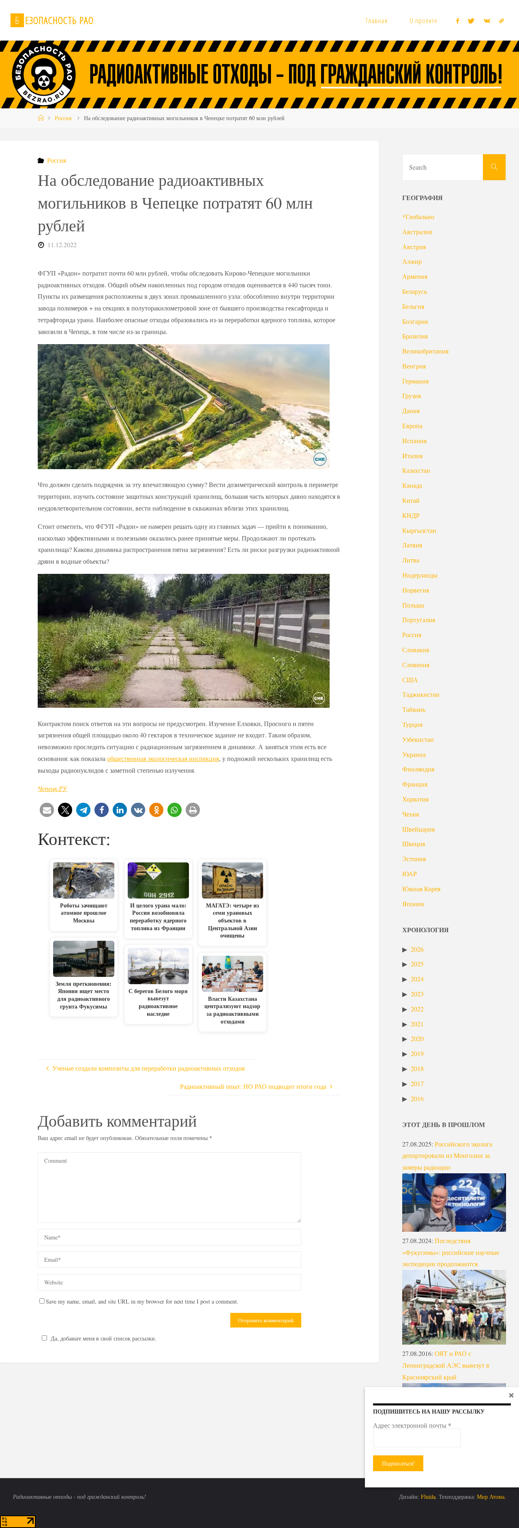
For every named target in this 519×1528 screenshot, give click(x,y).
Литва (410, 560)
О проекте (424, 20)
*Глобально (418, 216)
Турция (412, 724)
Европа (412, 425)
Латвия (412, 545)
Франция (414, 784)
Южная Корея (421, 888)
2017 (417, 1083)
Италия (412, 455)
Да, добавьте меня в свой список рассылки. (104, 1338)
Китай (411, 500)
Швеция (413, 843)
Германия (415, 381)
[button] (47, 810)
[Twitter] (471, 20)
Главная (377, 20)
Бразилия (415, 336)
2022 (417, 1008)
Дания (411, 410)
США (410, 679)
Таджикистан (421, 694)
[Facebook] (457, 20)
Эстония (414, 858)
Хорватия (415, 799)
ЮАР (409, 873)
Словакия (415, 649)
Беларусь (414, 291)
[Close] (511, 1394)
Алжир (412, 261)
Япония (413, 903)
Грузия (411, 395)
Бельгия (413, 306)
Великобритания (425, 351)
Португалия (418, 619)
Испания (414, 440)
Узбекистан (418, 739)
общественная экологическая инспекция (163, 758)
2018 (417, 1068)
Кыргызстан (419, 530)
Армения (414, 276)
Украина (414, 754)
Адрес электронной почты (412, 1425)
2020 (417, 1038)
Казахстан (416, 470)
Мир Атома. (491, 1496)
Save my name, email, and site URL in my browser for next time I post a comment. (142, 1301)
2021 (417, 1023)
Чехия (410, 814)
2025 (417, 963)
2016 (417, 1098)
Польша (413, 605)
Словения (415, 664)
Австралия (417, 231)
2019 (417, 1053)
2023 (417, 993)
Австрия (414, 246)
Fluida (427, 1496)
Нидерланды (420, 575)
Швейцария (418, 829)
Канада (412, 485)
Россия (63, 118)
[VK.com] (487, 20)
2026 (417, 949)
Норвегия (415, 590)
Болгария (415, 321)
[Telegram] (501, 20)
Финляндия (418, 769)
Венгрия (414, 366)
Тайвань (413, 709)
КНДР (411, 515)
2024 (417, 978)
